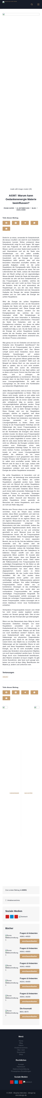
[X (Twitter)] (15, 223)
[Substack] (23, 916)
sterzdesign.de (21, 1095)
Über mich (21, 1050)
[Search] (32, 4)
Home (21, 1041)
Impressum (21, 1067)
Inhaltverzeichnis (13, 900)
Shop (21, 1054)
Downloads (21, 1052)
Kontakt (21, 1064)
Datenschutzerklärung (21, 1069)
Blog (34, 208)
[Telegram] (25, 223)
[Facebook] (6, 223)
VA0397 (5, 677)
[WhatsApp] (34, 223)
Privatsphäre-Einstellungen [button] (21, 1071)
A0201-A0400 (21, 210)
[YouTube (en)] (16, 916)
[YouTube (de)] (7, 916)
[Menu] (38, 4)
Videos (20, 1045)
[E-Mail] (6, 229)
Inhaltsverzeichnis (21, 1048)
